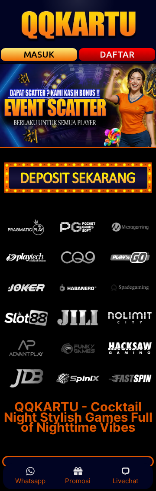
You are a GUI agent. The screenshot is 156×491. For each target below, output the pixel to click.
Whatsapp (30, 481)
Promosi (78, 481)
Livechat (125, 481)
